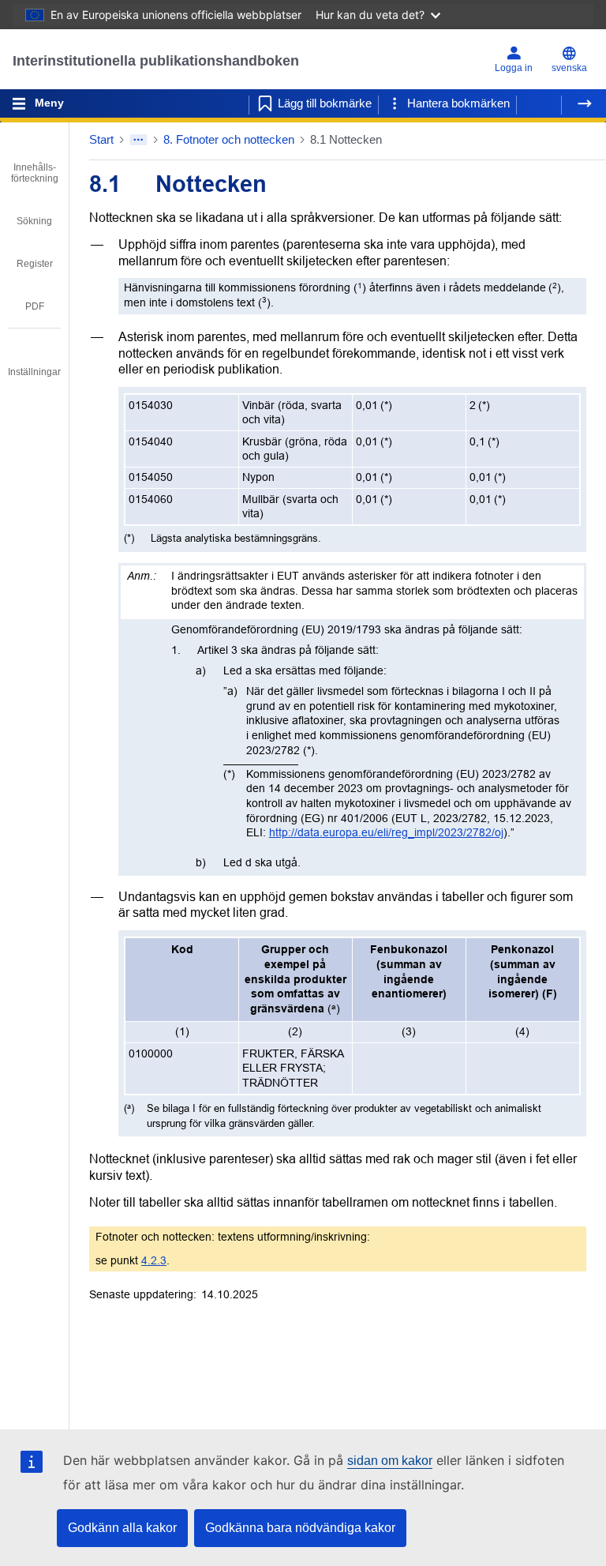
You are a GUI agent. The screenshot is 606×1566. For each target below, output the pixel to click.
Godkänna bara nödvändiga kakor (300, 1527)
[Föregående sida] (539, 103)
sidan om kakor (389, 1460)
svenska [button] (569, 67)
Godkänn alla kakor (122, 1527)
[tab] (34, 162)
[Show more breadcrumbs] (138, 140)
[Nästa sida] (584, 103)
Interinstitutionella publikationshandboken (156, 61)
